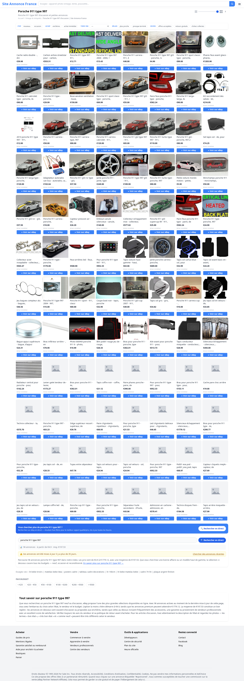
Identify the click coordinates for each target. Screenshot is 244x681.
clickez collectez (198, 26)
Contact (182, 637)
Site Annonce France (19, 4)
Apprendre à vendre (79, 641)
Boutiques (20, 653)
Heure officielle (131, 649)
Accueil (21, 18)
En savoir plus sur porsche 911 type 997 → (103, 563)
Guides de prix (23, 637)
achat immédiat (70, 26)
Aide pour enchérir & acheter (29, 649)
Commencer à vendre (80, 637)
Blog (180, 645)
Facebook (182, 641)
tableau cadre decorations (91, 571)
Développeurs (130, 637)
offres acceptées (164, 26)
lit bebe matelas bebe (127, 571)
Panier (19, 657)
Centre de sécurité (133, 641)
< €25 (20, 584)
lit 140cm (111, 571)
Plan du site (129, 645)
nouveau (26, 26)
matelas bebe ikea (53, 571)
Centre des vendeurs (80, 649)
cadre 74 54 (145, 571)
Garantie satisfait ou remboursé (31, 645)
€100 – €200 (61, 584)
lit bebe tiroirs (36, 571)
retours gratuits (181, 26)
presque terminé (139, 26)
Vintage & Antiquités (33, 18)
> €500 (91, 584)
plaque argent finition (164, 571)
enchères (56, 26)
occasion (37, 26)
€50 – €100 (46, 584)
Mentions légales (24, 641)
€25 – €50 (32, 584)
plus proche (124, 26)
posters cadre (70, 571)
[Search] (232, 4)
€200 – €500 (77, 584)
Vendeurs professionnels (82, 645)
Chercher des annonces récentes (208, 554)
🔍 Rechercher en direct (212, 540)
